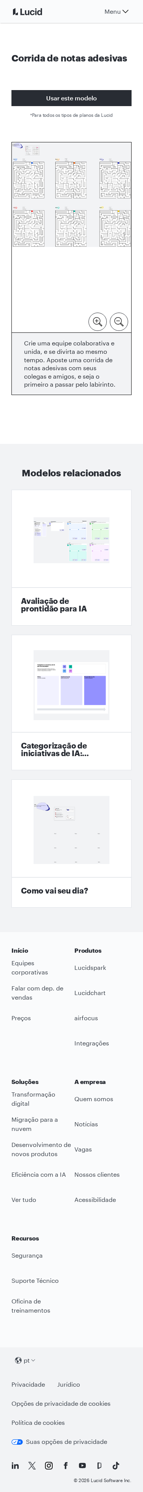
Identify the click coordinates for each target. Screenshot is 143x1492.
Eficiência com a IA (38, 1174)
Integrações (91, 1043)
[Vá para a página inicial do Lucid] (36, 11)
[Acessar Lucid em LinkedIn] (15, 1465)
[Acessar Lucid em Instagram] (49, 1465)
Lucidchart (90, 992)
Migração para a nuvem (34, 1124)
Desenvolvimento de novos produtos (41, 1149)
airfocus (86, 1017)
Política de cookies (38, 1422)
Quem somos (93, 1098)
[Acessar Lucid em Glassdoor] (99, 1465)
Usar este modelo (71, 98)
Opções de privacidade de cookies (61, 1403)
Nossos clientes (97, 1174)
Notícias (86, 1123)
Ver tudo (23, 1199)
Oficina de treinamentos (30, 1306)
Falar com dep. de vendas (37, 993)
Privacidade (28, 1384)
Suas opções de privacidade (66, 1441)
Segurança (27, 1255)
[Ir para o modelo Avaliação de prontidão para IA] (71, 557)
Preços (21, 1017)
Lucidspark (90, 967)
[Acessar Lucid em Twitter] (32, 1465)
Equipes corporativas (29, 968)
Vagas (83, 1149)
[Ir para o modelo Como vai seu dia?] (71, 843)
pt (27, 1360)
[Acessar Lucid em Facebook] (65, 1465)
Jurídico (68, 1384)
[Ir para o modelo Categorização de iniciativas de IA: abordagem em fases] (71, 702)
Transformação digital (33, 1099)
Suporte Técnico (35, 1280)
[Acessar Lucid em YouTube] (82, 1465)
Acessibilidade (95, 1199)
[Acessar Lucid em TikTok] (116, 1465)
